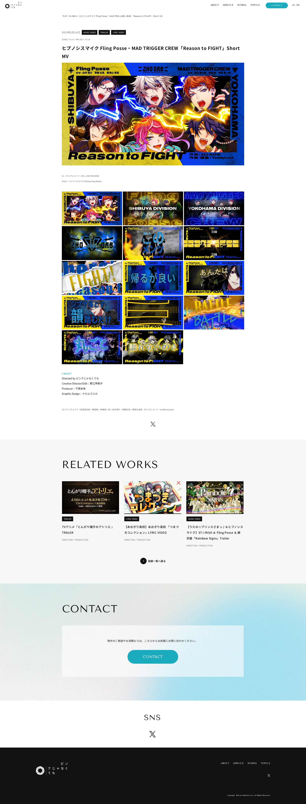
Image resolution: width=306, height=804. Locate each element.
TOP (64, 16)
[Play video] (153, 114)
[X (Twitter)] (153, 424)
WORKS (73, 16)
